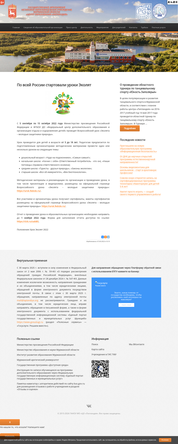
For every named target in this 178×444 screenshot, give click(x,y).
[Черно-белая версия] (177, 2)
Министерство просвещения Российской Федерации (45, 344)
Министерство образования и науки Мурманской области (48, 349)
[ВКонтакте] (102, 237)
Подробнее (130, 128)
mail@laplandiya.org (27, 300)
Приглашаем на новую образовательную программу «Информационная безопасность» (138, 148)
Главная (16, 27)
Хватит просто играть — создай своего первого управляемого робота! (140, 193)
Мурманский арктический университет (38, 359)
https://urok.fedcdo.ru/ (29, 190)
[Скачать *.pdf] (50, 229)
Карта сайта (98, 349)
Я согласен (165, 440)
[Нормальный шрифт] (171, 2)
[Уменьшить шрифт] (169, 2)
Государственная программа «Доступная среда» (42, 364)
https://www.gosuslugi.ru (30, 322)
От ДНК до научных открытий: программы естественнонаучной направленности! (137, 159)
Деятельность (87, 27)
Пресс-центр (71, 27)
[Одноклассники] (105, 237)
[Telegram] (108, 237)
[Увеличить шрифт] (174, 2)
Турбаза (144, 27)
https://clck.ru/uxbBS (28, 221)
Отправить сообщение (126, 305)
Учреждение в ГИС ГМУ (104, 354)
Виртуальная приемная (32, 260)
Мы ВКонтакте (136, 344)
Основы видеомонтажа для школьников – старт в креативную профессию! (138, 170)
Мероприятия (102, 27)
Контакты (133, 27)
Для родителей (118, 27)
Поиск (95, 344)
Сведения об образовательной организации (42, 27)
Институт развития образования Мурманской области (46, 354)
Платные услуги (158, 27)
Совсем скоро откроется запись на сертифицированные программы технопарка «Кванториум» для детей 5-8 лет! (139, 182)
